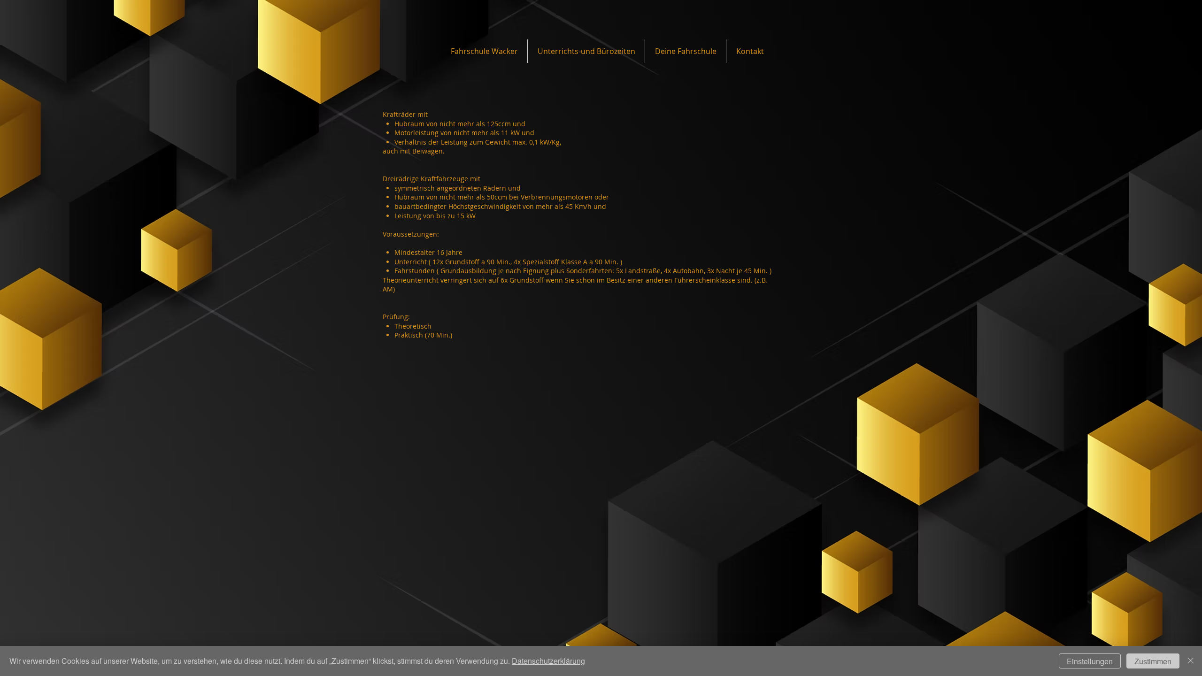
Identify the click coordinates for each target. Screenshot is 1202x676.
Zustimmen (1152, 661)
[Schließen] (1190, 660)
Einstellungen (1090, 661)
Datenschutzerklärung (548, 660)
